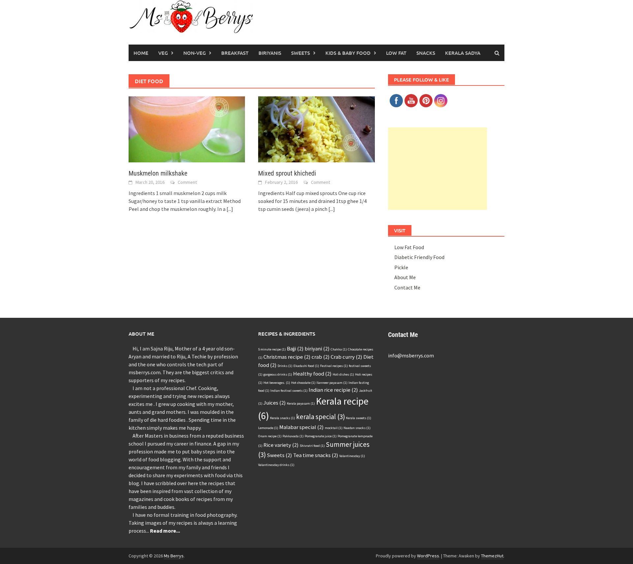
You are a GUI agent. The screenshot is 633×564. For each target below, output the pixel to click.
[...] (229, 209)
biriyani (317, 348)
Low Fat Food (409, 247)
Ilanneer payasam (331, 383)
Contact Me (407, 287)
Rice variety (281, 444)
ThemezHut (492, 556)
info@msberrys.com (411, 355)
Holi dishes (343, 374)
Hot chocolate (303, 383)
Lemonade (268, 428)
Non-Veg (194, 53)
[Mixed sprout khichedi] (316, 128)
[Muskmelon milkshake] (187, 128)
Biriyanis (269, 53)
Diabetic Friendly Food (419, 257)
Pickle (401, 267)
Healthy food (312, 373)
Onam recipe (270, 436)
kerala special (320, 416)
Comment (187, 182)
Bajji (295, 348)
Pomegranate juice (321, 436)
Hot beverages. (276, 383)
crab (321, 356)
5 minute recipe (272, 349)
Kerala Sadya (462, 53)
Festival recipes (334, 366)
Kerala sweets (358, 418)
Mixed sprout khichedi (287, 173)
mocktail (334, 428)
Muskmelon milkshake (158, 173)
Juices (274, 402)
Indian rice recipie (333, 389)
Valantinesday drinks (276, 465)
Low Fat (396, 53)
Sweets (300, 53)
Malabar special (301, 427)
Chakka (339, 349)
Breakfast (235, 53)
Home (141, 53)
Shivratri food (312, 446)
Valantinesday (352, 456)
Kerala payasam (301, 403)
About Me (405, 277)
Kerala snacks (282, 418)
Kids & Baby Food (348, 53)
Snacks (425, 53)
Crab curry (346, 356)
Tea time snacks (315, 455)
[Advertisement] (437, 168)
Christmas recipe (287, 356)
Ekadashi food (306, 366)
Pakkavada (293, 436)
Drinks (285, 366)
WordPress (428, 556)
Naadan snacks (357, 428)
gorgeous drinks (277, 374)
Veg (163, 53)
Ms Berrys (174, 556)
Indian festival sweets (289, 390)
